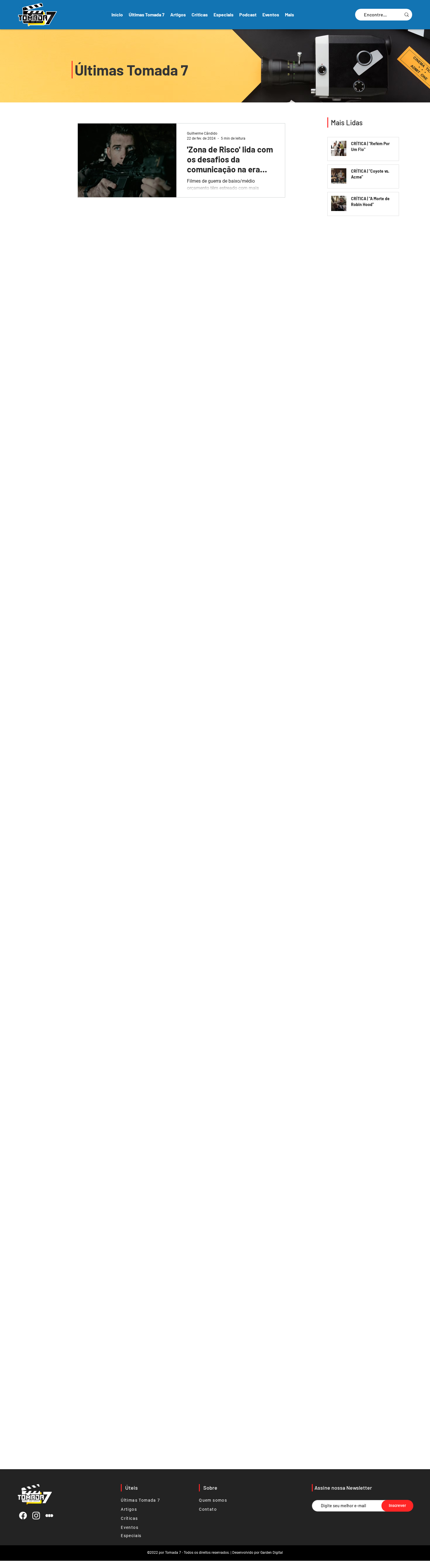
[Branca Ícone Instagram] (36, 1515)
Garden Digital (271, 1553)
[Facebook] (23, 1515)
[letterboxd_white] (49, 1515)
